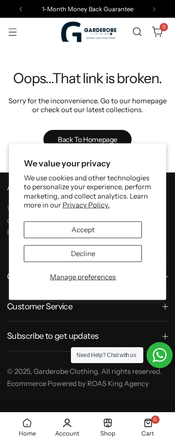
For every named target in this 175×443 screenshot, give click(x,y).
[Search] (137, 31)
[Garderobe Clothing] (88, 31)
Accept (83, 229)
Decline (83, 253)
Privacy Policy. (86, 204)
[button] (21, 9)
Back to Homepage (87, 139)
